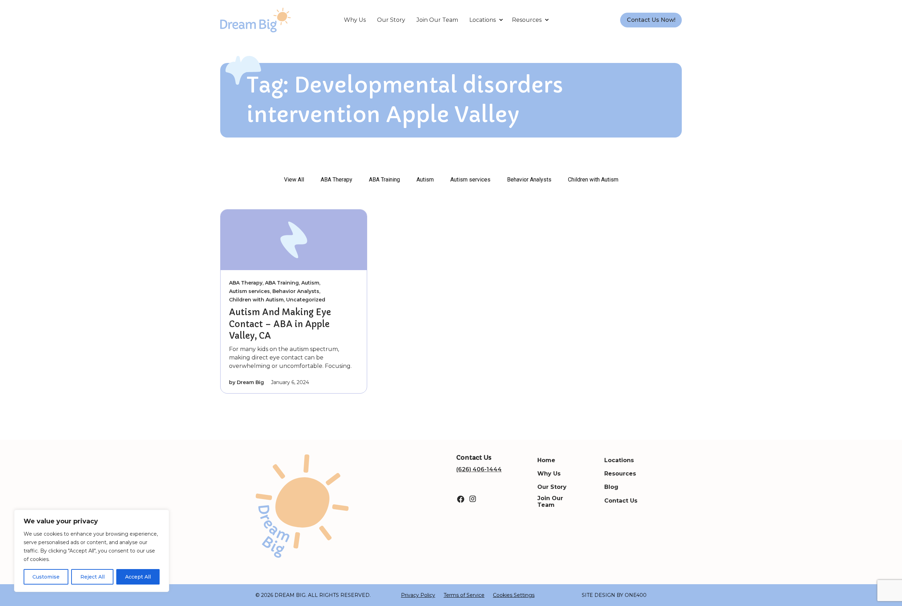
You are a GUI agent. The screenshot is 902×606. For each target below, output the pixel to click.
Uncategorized (305, 299)
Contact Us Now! (651, 20)
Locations (482, 20)
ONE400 (636, 595)
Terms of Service (464, 595)
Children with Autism (593, 179)
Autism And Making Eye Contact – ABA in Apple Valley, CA (280, 324)
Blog (611, 487)
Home (546, 460)
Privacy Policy (418, 595)
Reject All (92, 577)
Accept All (138, 577)
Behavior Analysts (529, 179)
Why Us (355, 20)
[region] (91, 551)
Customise (46, 577)
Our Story (391, 20)
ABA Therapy (336, 179)
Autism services (470, 179)
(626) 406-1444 (479, 469)
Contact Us (620, 500)
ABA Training (384, 179)
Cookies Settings (514, 595)
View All (294, 179)
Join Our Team (437, 20)
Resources (527, 20)
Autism (425, 179)
